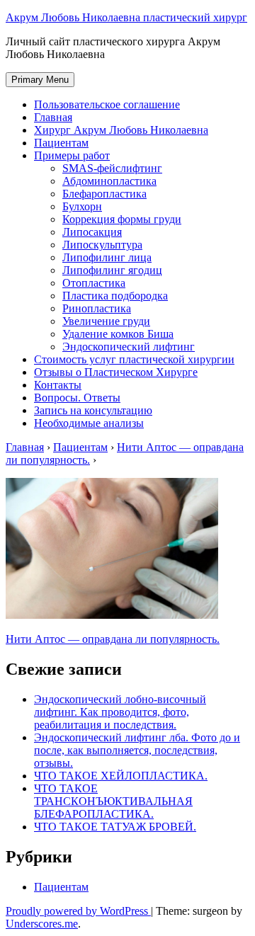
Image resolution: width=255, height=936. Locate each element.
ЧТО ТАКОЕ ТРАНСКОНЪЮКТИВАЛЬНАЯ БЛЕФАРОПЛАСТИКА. (113, 801)
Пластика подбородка (115, 296)
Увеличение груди (106, 321)
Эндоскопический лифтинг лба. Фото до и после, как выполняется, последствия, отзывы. (137, 750)
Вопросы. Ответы (77, 398)
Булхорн (82, 206)
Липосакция (92, 232)
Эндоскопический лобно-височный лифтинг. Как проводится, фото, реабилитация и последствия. (120, 712)
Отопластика (93, 283)
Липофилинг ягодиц (112, 270)
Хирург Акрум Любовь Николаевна (121, 130)
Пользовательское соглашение (107, 104)
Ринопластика (96, 308)
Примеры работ (72, 155)
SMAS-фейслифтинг (112, 168)
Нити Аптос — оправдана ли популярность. (113, 639)
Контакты (57, 385)
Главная (53, 117)
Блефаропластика (104, 194)
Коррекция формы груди (121, 219)
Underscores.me (42, 924)
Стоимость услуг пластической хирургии (134, 359)
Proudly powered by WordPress (78, 911)
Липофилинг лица (107, 257)
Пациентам (61, 143)
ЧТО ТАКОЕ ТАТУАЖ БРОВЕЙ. (115, 827)
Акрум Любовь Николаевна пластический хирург (126, 17)
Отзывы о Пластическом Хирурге (116, 372)
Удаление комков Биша (118, 334)
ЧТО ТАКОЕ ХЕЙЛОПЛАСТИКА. (121, 776)
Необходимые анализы (89, 423)
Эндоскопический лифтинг (128, 347)
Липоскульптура (102, 245)
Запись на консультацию (93, 410)
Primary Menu (40, 79)
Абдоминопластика (109, 181)
